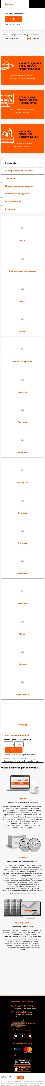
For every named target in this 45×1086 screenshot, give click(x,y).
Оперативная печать (33, 35)
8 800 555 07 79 (24, 1006)
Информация (12, 38)
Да (13, 19)
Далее (14, 750)
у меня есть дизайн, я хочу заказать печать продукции (25, 72)
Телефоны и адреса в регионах (25, 1024)
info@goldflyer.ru (23, 1012)
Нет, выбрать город (12, 24)
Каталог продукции (12, 35)
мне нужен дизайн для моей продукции (25, 138)
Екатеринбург (11, 4)
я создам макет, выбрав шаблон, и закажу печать (24, 104)
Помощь (35, 38)
